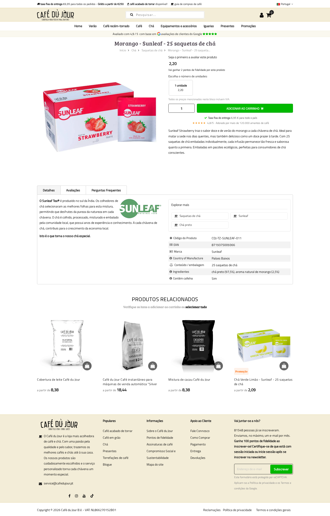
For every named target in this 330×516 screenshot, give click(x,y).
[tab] (48, 190)
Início (123, 50)
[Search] (131, 14)
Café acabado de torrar (117, 430)
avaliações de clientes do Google (182, 34)
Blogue (107, 464)
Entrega (195, 451)
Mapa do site (155, 464)
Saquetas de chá (152, 50)
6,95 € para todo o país (232, 118)
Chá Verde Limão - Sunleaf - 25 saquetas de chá (263, 381)
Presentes (110, 451)
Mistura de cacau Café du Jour (189, 379)
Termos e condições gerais (273, 509)
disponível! (148, 4)
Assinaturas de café (160, 444)
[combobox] (165, 14)
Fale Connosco (199, 430)
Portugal (285, 4)
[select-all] (196, 307)
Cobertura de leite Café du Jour (58, 379)
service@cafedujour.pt (58, 483)
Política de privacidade (262, 483)
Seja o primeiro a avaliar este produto (192, 57)
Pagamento (198, 444)
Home (78, 26)
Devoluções (197, 457)
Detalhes (49, 190)
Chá (134, 50)
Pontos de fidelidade (160, 437)
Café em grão (111, 437)
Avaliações (73, 190)
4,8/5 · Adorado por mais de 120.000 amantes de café (230, 123)
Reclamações (212, 509)
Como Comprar (200, 437)
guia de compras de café (188, 4)
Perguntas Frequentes (106, 190)
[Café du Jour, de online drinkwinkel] (77, 14)
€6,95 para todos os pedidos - (82, 4)
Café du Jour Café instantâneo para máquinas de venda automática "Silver (130, 381)
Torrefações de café (115, 457)
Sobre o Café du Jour (160, 430)
